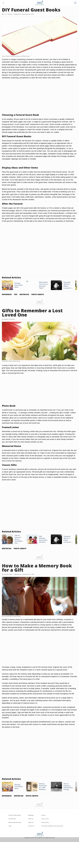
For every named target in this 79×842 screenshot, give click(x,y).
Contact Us (31, 826)
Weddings (31, 815)
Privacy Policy (45, 822)
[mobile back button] (3, 2)
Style (10, 826)
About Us (30, 819)
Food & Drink (12, 819)
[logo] (39, 2)
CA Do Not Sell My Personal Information (52, 826)
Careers (43, 815)
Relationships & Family (15, 822)
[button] (3, 2)
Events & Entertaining (15, 815)
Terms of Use (45, 819)
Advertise (30, 822)
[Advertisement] (39, 98)
